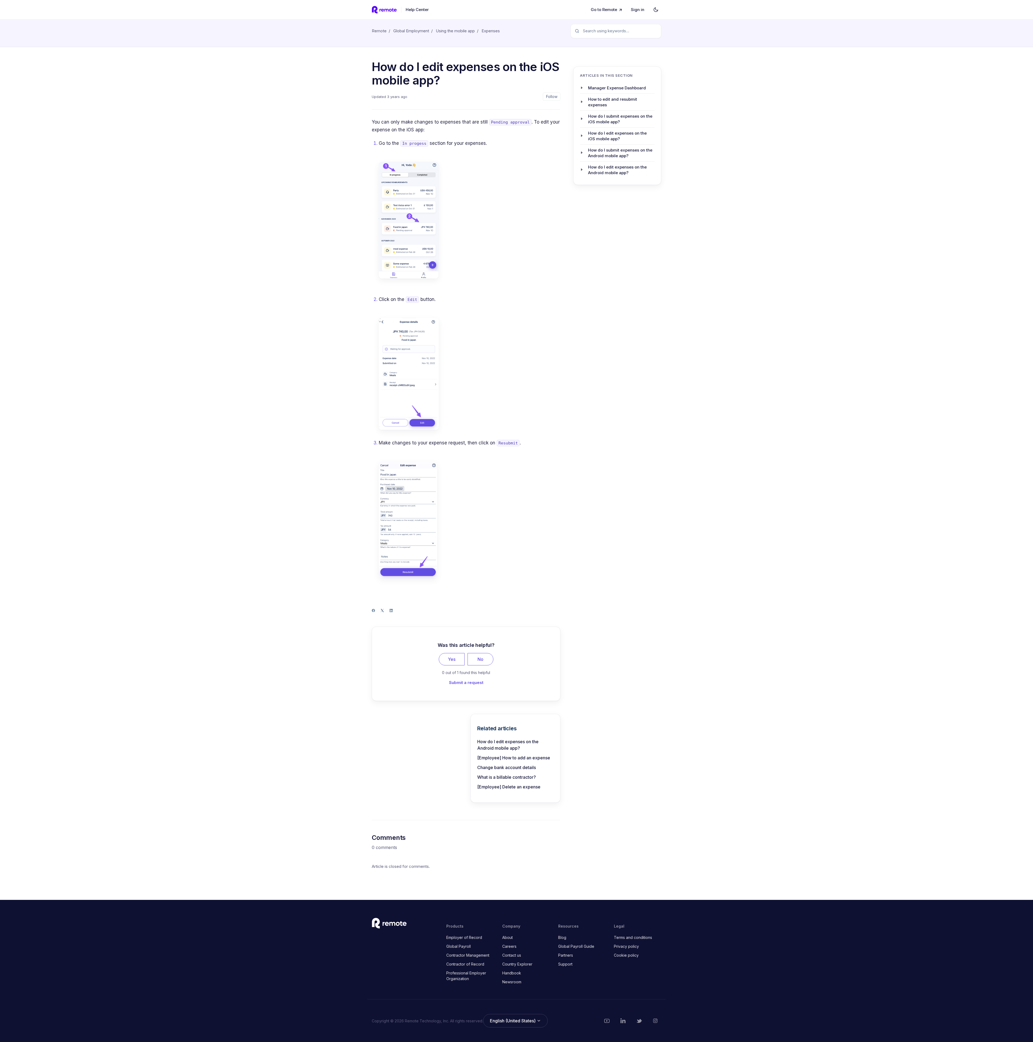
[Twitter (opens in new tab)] (639, 1021)
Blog (562, 937)
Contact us (511, 955)
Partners (565, 955)
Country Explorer (517, 964)
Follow (551, 96)
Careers (509, 946)
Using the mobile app (455, 30)
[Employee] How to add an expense (513, 757)
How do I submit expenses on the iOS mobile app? (620, 118)
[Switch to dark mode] (655, 9)
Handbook (511, 973)
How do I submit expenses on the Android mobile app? (620, 152)
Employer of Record (464, 937)
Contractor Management (467, 955)
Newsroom (511, 982)
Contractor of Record (465, 964)
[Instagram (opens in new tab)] (655, 1021)
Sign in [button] (637, 9)
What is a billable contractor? (506, 777)
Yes (451, 659)
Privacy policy (626, 946)
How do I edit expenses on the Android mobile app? (508, 745)
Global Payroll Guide (576, 946)
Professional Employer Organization (466, 976)
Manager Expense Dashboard (617, 87)
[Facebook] (373, 610)
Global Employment (411, 30)
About (507, 937)
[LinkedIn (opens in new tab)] (623, 1021)
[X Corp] (382, 610)
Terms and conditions (633, 937)
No (480, 659)
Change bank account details (506, 767)
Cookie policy (626, 955)
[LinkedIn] (391, 610)
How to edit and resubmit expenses (612, 101)
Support (565, 964)
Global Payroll (458, 946)
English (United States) (513, 1020)
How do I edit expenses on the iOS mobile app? (617, 135)
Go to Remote (604, 9)
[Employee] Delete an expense (508, 787)
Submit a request (466, 682)
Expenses (491, 30)
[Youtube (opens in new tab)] (607, 1021)
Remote (379, 30)
